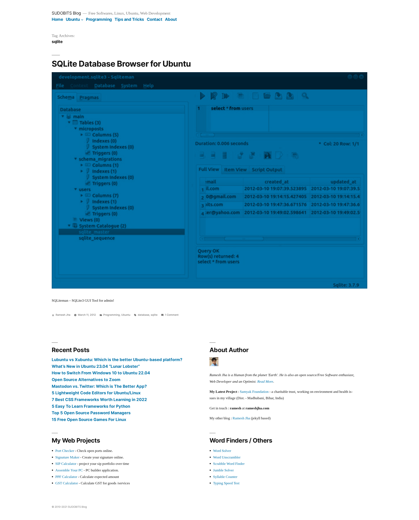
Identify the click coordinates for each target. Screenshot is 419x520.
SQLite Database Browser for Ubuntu (121, 64)
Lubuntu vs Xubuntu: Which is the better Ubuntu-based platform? (117, 359)
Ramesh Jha (63, 314)
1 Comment (172, 314)
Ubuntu (73, 19)
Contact (154, 19)
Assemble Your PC (69, 470)
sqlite (154, 314)
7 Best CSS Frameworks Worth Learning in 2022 (99, 399)
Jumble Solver (223, 470)
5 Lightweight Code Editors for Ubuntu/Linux (96, 392)
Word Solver (222, 450)
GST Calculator (66, 483)
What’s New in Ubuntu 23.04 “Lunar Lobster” (96, 366)
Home (57, 19)
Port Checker (64, 450)
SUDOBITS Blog (66, 13)
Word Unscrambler (226, 457)
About (171, 19)
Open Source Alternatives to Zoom (86, 379)
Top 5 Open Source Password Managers (91, 412)
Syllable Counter (225, 476)
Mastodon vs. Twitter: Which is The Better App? (99, 386)
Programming (99, 19)
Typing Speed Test (226, 483)
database (143, 314)
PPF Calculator (66, 476)
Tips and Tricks (129, 19)
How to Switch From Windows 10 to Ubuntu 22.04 (101, 372)
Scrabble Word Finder (229, 463)
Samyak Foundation (254, 391)
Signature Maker (67, 457)
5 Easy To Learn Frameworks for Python (91, 406)
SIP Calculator (65, 463)
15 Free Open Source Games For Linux (89, 419)
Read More (265, 381)
